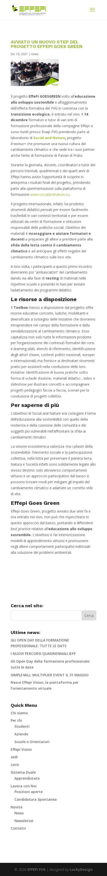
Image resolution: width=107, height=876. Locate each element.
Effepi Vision (21, 749)
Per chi (16, 720)
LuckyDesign (81, 869)
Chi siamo (19, 713)
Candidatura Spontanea (35, 799)
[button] (92, 13)
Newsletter (24, 820)
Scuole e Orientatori (32, 741)
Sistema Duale (23, 772)
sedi (14, 757)
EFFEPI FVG (36, 869)
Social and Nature (49, 137)
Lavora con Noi (24, 786)
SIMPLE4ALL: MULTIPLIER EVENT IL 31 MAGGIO (50, 675)
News (19, 813)
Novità (16, 807)
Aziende (21, 734)
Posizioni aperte (28, 791)
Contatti (18, 828)
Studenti (22, 726)
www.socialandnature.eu (50, 194)
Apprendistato (27, 778)
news (34, 54)
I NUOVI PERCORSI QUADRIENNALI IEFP (43, 653)
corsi (15, 764)
